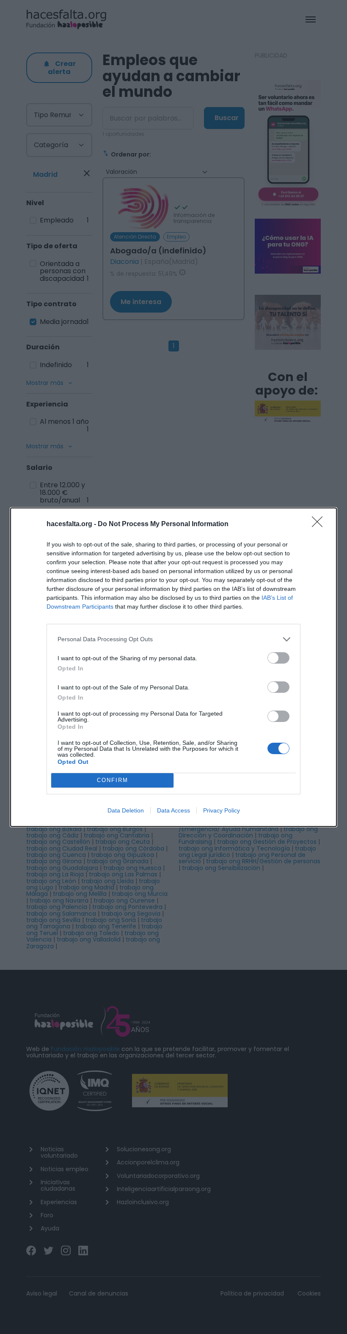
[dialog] (173, 667)
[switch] (278, 658)
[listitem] (173, 639)
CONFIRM (112, 780)
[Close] (320, 524)
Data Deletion (125, 810)
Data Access (173, 810)
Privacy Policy (221, 810)
